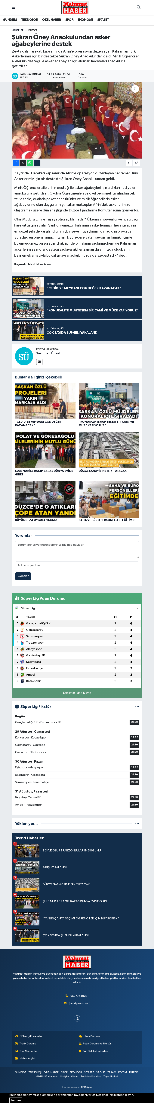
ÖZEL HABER (51, 19)
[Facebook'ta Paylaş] (16, 163)
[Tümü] (137, 823)
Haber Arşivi (27, 1058)
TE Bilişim (86, 1087)
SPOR (69, 19)
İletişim (64, 1076)
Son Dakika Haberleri (95, 1051)
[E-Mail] (39, 362)
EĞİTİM (122, 1072)
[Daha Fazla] (37, 163)
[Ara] (138, 7)
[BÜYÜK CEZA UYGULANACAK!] (45, 499)
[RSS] (77, 1018)
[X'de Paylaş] (23, 163)
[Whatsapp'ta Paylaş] (30, 163)
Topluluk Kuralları (91, 1076)
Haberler (18, 30)
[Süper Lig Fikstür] (137, 706)
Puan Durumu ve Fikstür (97, 1043)
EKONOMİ (85, 19)
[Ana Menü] (13, 7)
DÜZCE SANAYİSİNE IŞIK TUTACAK (103, 470)
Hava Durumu (92, 1036)
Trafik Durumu (27, 1043)
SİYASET (103, 19)
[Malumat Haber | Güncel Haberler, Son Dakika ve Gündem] (75, 7)
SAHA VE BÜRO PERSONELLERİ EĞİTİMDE (107, 520)
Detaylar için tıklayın (77, 692)
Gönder (23, 576)
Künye (75, 1076)
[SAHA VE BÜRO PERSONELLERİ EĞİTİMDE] (109, 499)
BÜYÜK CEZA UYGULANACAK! (36, 520)
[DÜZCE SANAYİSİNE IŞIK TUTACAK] (109, 450)
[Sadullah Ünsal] (24, 356)
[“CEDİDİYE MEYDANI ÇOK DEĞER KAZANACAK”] (45, 401)
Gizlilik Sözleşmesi (47, 1076)
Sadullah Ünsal (48, 353)
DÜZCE (32, 30)
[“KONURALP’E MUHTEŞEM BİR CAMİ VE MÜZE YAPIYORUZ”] (109, 401)
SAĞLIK (100, 1072)
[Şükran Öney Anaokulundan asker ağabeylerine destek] (77, 120)
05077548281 (79, 996)
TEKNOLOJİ (29, 19)
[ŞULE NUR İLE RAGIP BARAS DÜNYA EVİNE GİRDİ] (45, 450)
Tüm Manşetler (28, 1051)
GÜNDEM (10, 19)
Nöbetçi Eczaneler (31, 1036)
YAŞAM (111, 1072)
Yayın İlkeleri (110, 1076)
